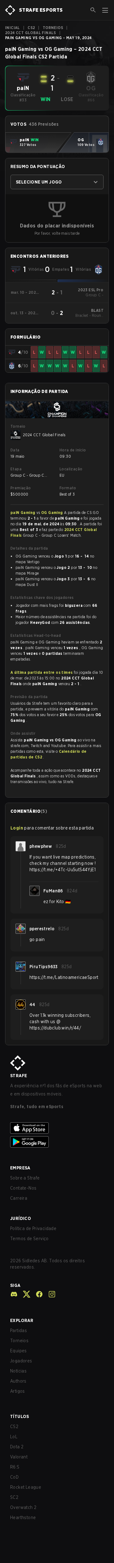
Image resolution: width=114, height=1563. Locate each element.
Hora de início (73, 450)
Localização (71, 469)
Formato (68, 488)
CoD (14, 1477)
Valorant (19, 1456)
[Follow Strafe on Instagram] (49, 1294)
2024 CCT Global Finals (30, 32)
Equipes (18, 1350)
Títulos (19, 1416)
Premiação (20, 488)
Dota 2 (16, 1446)
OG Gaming (52, 512)
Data (15, 450)
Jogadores (21, 1360)
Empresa (20, 1167)
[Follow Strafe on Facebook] (36, 1294)
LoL (13, 1436)
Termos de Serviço (29, 1238)
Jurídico (20, 1218)
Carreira (18, 1198)
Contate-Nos (23, 1188)
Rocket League (25, 1487)
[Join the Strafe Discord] (14, 1294)
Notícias (18, 1370)
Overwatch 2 (23, 1507)
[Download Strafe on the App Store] (57, 1128)
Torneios (53, 27)
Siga (15, 1285)
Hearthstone (23, 1517)
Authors (18, 1381)
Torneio (18, 426)
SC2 (14, 1497)
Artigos (17, 1391)
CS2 (31, 27)
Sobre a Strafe (25, 1177)
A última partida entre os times (41, 672)
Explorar (21, 1320)
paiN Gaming (23, 512)
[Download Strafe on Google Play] (57, 1142)
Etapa (16, 469)
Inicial (12, 27)
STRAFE (18, 1075)
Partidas (18, 1330)
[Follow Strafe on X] (24, 1294)
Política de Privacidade (33, 1228)
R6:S (15, 1466)
